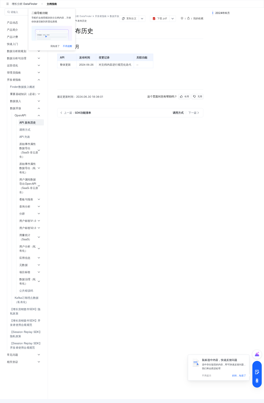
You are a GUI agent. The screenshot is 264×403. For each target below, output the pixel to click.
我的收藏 (198, 18)
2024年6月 (222, 12)
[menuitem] (24, 87)
